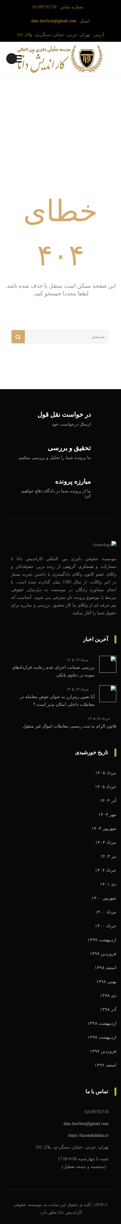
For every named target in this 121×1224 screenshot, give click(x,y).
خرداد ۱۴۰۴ (105, 870)
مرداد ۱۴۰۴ (105, 842)
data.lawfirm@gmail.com (53, 21)
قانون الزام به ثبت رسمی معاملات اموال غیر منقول (69, 726)
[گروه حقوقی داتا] (60, 59)
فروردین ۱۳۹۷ (103, 1051)
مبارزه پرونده (73, 481)
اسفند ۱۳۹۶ (105, 1065)
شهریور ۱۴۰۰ (104, 898)
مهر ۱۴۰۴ (107, 814)
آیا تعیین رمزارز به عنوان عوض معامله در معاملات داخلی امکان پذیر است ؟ (57, 700)
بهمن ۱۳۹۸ (106, 981)
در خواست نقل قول (64, 414)
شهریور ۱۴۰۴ (104, 828)
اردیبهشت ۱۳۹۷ (101, 1037)
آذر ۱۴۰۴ (108, 800)
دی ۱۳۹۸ (108, 995)
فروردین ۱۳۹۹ (103, 953)
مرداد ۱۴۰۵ (105, 773)
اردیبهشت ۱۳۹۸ (101, 1023)
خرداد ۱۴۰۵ (105, 786)
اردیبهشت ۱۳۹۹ (101, 940)
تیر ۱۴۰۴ (108, 856)
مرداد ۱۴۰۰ (105, 912)
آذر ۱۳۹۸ (108, 1009)
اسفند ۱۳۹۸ (105, 967)
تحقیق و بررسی (69, 448)
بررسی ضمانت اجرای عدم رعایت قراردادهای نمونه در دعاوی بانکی (53, 671)
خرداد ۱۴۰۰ (105, 926)
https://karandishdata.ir (89, 1135)
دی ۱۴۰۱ (108, 884)
